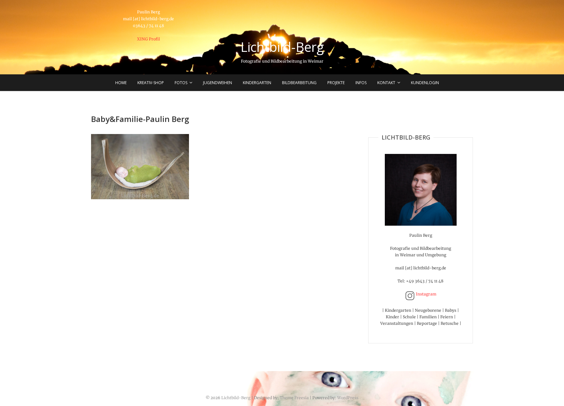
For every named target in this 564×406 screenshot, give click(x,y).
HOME (121, 82)
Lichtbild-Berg (282, 47)
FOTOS (181, 82)
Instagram (425, 294)
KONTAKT (386, 82)
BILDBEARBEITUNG (299, 82)
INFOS (361, 82)
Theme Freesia (294, 397)
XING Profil (148, 39)
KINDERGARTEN (257, 82)
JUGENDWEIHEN (217, 82)
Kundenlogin (425, 82)
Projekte (336, 82)
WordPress (347, 397)
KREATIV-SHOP (150, 82)
